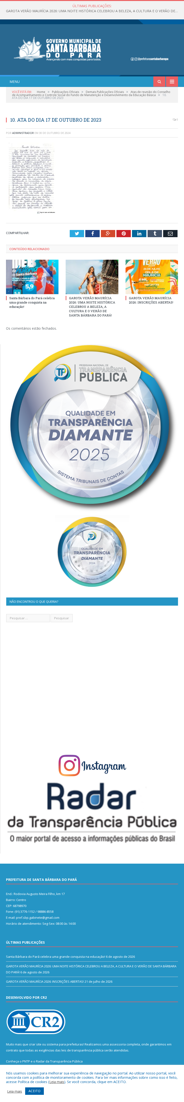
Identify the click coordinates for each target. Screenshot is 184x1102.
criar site (35, 1044)
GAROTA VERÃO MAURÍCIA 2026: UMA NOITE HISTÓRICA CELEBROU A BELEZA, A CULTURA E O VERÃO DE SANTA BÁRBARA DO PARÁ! (93, 11)
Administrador (23, 133)
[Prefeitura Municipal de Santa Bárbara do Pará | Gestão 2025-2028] (92, 48)
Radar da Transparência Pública (59, 1061)
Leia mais (56, 1081)
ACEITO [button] (34, 1091)
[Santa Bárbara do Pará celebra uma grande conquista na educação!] (32, 277)
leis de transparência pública (82, 1050)
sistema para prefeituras (65, 1044)
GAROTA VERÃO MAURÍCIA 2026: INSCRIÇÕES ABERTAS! (151, 300)
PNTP (26, 1061)
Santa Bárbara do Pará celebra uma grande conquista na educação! (32, 302)
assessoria (117, 1044)
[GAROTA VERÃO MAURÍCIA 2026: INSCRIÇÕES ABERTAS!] (152, 277)
